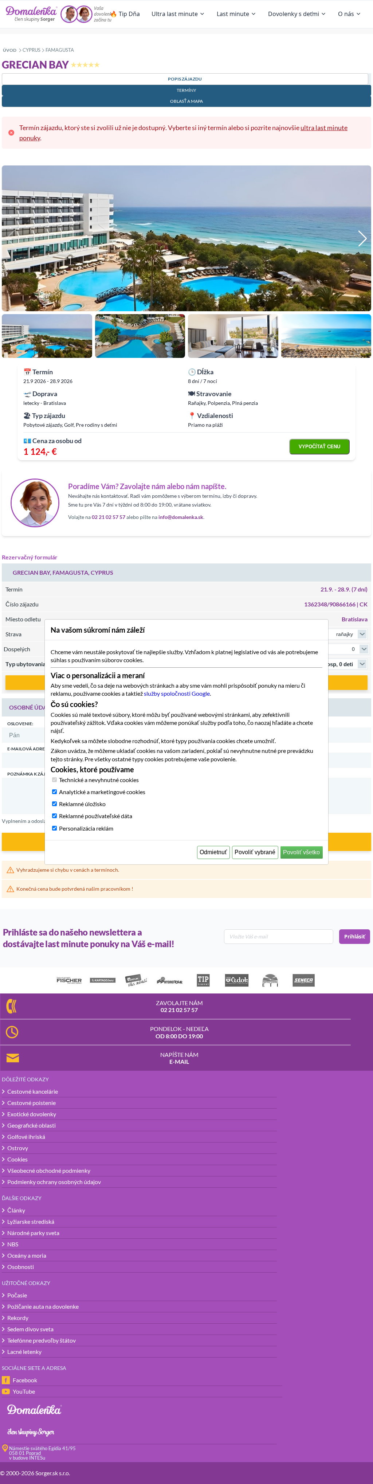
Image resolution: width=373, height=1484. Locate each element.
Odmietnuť (213, 852)
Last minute (233, 14)
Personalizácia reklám (86, 828)
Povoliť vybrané (255, 852)
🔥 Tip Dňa (125, 14)
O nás (346, 14)
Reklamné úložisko (82, 803)
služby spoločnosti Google (177, 693)
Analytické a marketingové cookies (102, 791)
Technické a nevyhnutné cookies (99, 779)
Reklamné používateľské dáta (95, 815)
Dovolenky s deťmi (293, 14)
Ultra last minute (175, 14)
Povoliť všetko (301, 852)
